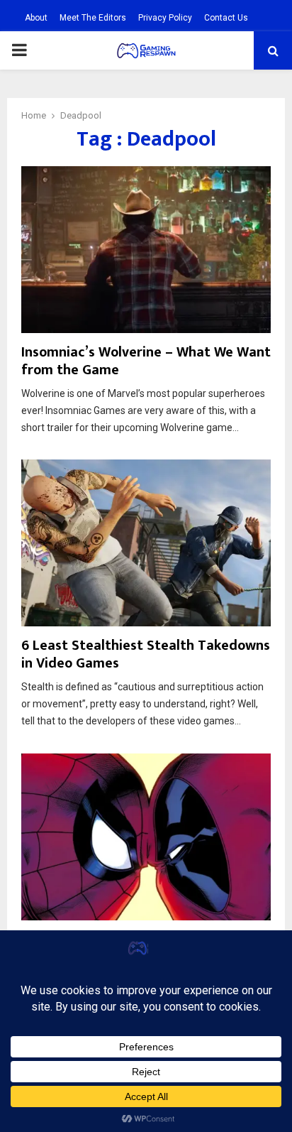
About (36, 18)
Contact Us (226, 18)
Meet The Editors (93, 18)
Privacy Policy (165, 18)
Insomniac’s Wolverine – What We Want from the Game (146, 361)
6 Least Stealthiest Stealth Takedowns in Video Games (145, 654)
